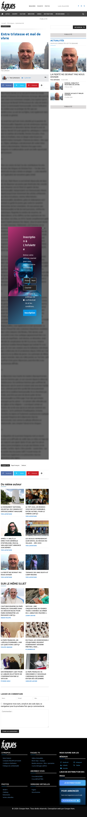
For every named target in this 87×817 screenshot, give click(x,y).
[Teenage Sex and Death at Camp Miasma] (37, 562)
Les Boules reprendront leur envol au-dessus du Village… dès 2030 (36, 541)
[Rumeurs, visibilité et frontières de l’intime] (56, 86)
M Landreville (30, 649)
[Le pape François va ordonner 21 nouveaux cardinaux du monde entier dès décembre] (37, 661)
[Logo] (15, 6)
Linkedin (65, 765)
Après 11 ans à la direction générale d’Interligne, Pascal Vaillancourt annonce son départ (11, 543)
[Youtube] (61, 768)
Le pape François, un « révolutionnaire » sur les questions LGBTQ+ (11, 642)
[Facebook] (78, 6)
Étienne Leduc (5, 681)
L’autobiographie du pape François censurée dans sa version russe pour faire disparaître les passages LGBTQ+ (12, 610)
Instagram (79, 762)
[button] (83, 13)
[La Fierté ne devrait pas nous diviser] (12, 562)
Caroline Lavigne (31, 681)
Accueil (3, 23)
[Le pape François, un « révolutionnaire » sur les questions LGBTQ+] (12, 630)
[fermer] (43, 228)
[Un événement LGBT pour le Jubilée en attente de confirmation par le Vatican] (12, 661)
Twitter (78, 765)
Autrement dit (19, 23)
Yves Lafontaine (15, 78)
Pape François (15, 465)
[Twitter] (84, 6)
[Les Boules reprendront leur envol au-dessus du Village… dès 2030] (37, 528)
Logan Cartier (30, 615)
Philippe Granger (6, 647)
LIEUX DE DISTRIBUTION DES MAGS (72, 774)
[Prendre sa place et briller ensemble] (56, 96)
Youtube (65, 768)
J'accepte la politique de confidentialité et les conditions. (30, 300)
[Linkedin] (61, 765)
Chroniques (10, 23)
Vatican (24, 465)
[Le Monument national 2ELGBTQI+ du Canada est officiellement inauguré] (12, 496)
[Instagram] (81, 6)
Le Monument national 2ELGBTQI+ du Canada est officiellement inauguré (11, 509)
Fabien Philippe (6, 617)
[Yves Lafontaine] (4, 78)
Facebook (65, 762)
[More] (41, 85)
